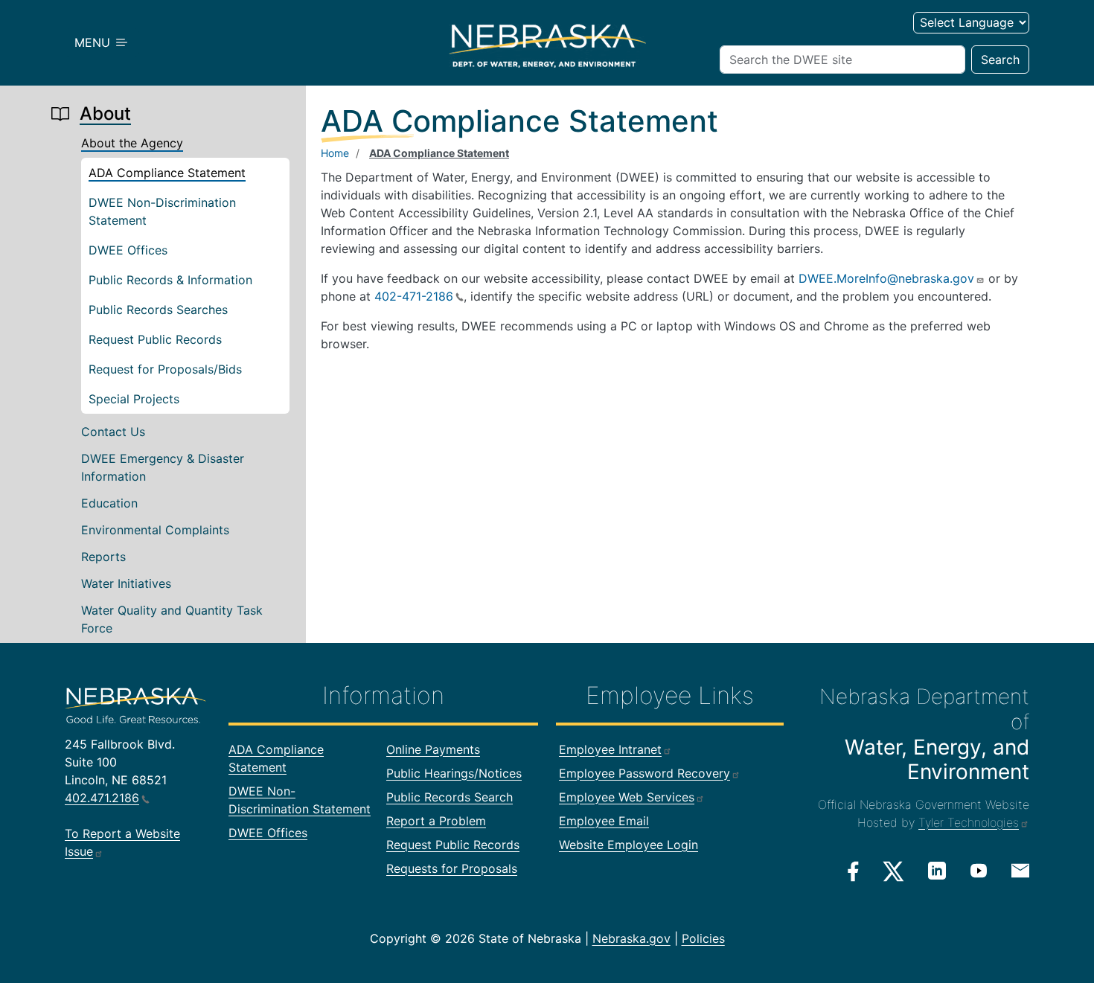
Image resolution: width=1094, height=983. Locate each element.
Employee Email (604, 820)
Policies (703, 938)
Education (109, 503)
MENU (94, 42)
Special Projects (134, 398)
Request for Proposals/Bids (165, 369)
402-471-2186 (413, 296)
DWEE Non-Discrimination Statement (162, 211)
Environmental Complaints (155, 529)
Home (335, 153)
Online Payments (433, 749)
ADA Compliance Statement (167, 172)
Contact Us (113, 431)
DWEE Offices (128, 250)
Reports (103, 556)
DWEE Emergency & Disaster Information (162, 467)
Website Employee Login (628, 844)
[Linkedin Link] (937, 870)
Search (1000, 59)
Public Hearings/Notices (454, 773)
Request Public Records (155, 339)
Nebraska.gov (631, 938)
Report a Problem (436, 820)
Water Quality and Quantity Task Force (172, 619)
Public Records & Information (170, 279)
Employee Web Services (626, 797)
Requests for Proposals (451, 868)
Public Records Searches (158, 309)
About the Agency (132, 142)
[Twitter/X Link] (893, 871)
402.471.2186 (102, 797)
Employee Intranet (610, 749)
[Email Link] (1020, 870)
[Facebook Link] (853, 871)
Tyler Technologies (968, 822)
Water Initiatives (126, 583)
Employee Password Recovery (644, 773)
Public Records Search (449, 797)
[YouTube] (979, 870)
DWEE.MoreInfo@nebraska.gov (886, 278)
